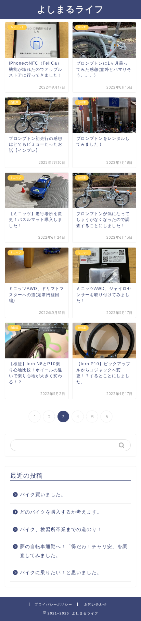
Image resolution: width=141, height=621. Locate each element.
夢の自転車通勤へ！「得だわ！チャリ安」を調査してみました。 (74, 551)
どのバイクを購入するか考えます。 (61, 512)
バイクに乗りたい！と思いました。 (61, 572)
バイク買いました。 (43, 494)
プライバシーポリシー (53, 604)
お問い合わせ (95, 604)
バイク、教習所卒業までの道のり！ (61, 529)
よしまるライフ (70, 8)
